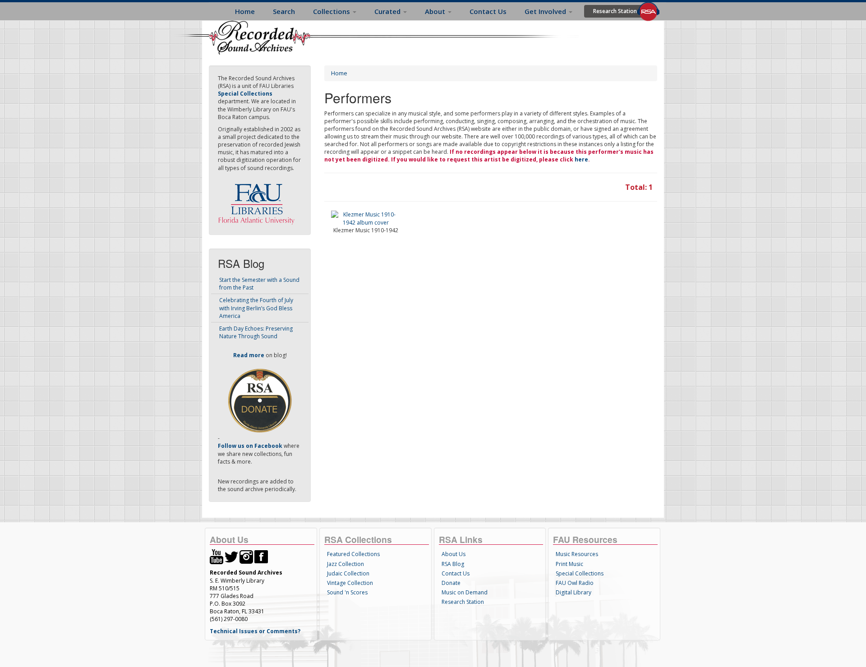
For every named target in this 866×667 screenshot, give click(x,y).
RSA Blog (453, 564)
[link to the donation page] (260, 400)
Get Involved (546, 11)
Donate (451, 583)
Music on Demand (465, 592)
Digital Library (573, 592)
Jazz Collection (345, 564)
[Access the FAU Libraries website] (258, 200)
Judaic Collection (348, 573)
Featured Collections (353, 554)
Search (284, 11)
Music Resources (577, 554)
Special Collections (579, 573)
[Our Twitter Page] (231, 556)
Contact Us (488, 11)
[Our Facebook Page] (261, 556)
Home (245, 11)
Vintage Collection (350, 583)
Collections (332, 11)
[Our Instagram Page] (246, 556)
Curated (388, 11)
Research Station (615, 11)
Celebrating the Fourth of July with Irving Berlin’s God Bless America (256, 307)
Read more (248, 355)
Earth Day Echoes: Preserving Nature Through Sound (256, 332)
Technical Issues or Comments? (255, 631)
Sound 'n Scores (347, 592)
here (581, 159)
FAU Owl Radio (575, 583)
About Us (453, 554)
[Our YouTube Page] (216, 556)
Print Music (569, 564)
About (436, 11)
